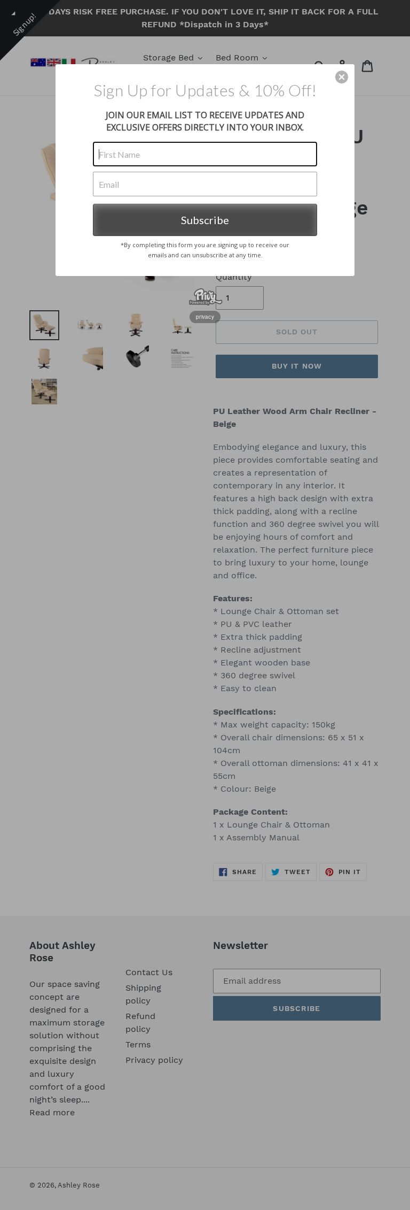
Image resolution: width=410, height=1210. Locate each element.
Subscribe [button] (205, 219)
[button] (341, 77)
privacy (205, 316)
